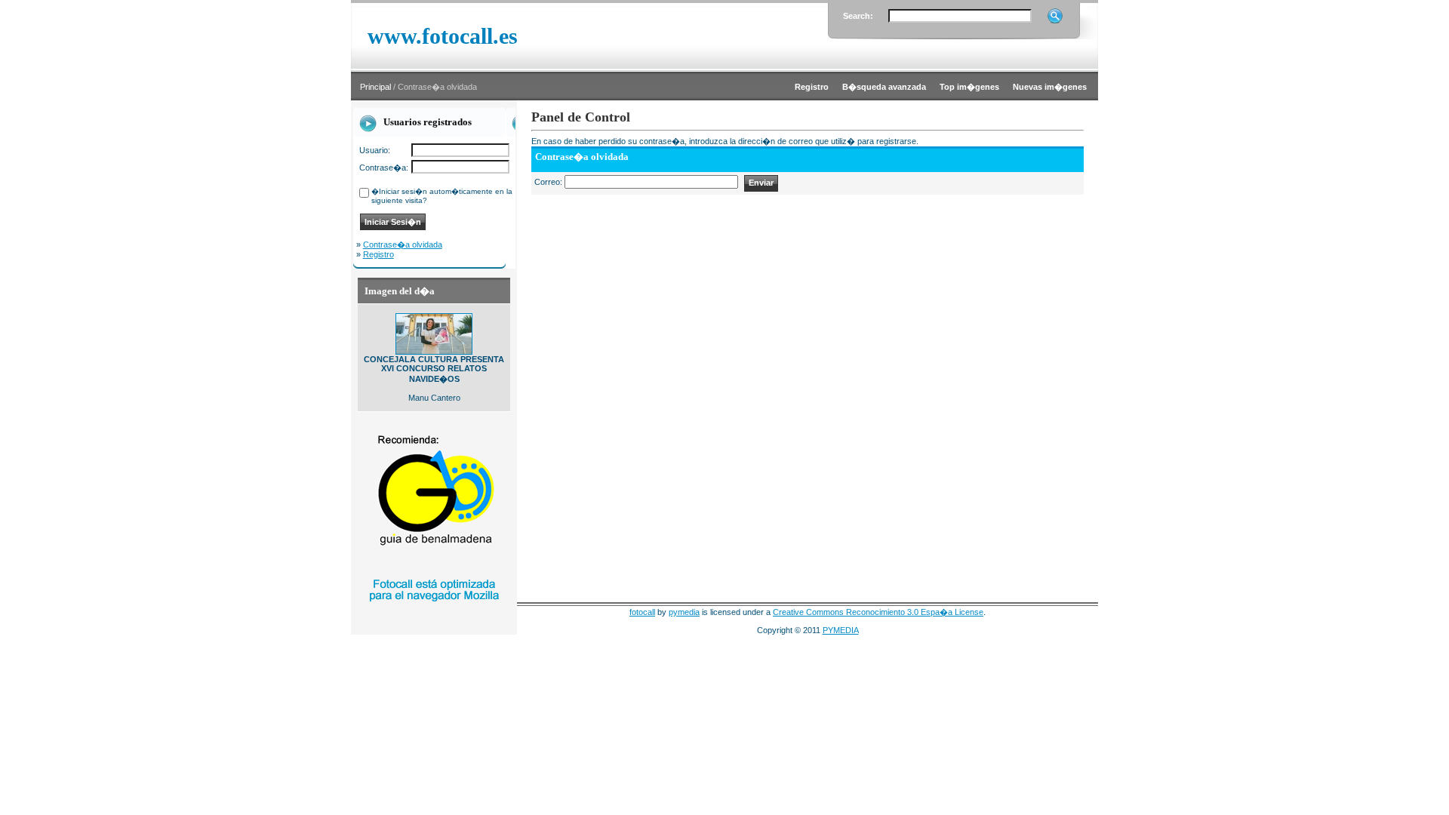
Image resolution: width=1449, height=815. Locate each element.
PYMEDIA (841, 630)
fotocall (642, 612)
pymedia (684, 612)
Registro (378, 254)
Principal (375, 86)
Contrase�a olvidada (402, 244)
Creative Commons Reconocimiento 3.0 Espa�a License (878, 612)
